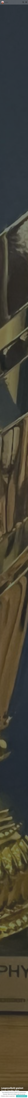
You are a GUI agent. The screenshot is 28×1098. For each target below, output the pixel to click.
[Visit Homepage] (4, 2)
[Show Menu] (26, 2)
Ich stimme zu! (22, 1096)
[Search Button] (23, 2)
